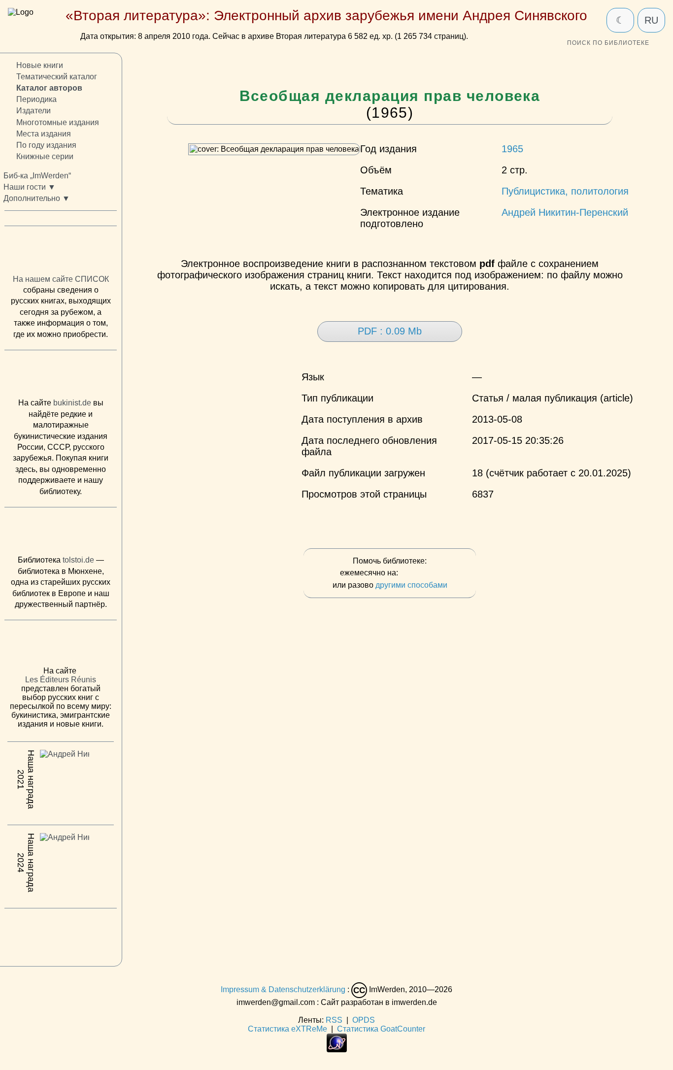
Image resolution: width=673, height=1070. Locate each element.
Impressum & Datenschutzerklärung (283, 989)
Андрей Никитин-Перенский (565, 212)
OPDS (363, 1020)
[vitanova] (60, 935)
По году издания (46, 145)
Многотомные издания (57, 122)
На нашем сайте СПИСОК (61, 279)
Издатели (33, 111)
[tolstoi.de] (60, 533)
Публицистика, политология (565, 191)
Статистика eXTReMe (287, 1029)
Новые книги (39, 65)
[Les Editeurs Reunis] (60, 646)
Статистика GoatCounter (381, 1029)
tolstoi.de (78, 560)
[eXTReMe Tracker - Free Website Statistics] (337, 1049)
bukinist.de (72, 403)
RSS (334, 1020)
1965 (512, 148)
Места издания (43, 134)
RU (651, 20)
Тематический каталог (56, 77)
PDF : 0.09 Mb (390, 331)
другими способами (411, 585)
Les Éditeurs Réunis (60, 680)
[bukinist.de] (60, 377)
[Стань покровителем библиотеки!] (419, 573)
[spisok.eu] (60, 253)
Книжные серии (44, 156)
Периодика (36, 100)
